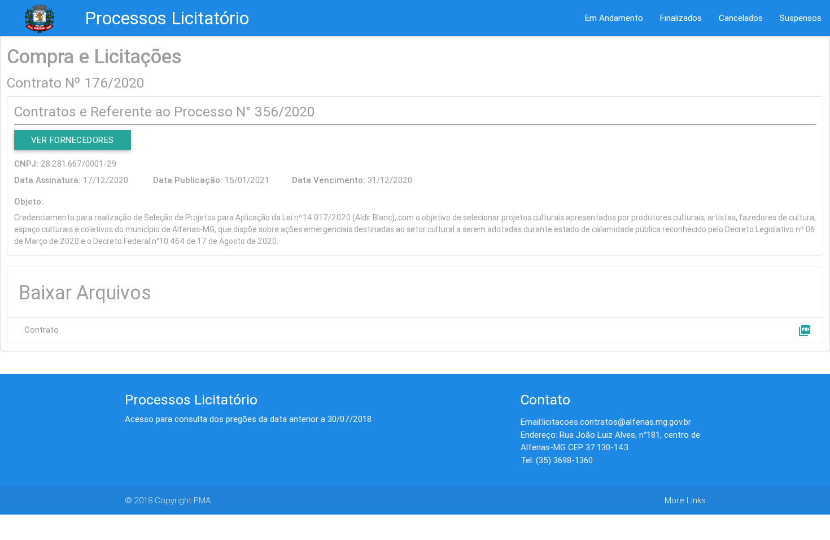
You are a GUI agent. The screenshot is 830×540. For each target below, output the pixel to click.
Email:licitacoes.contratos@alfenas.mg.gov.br (606, 421)
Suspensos (801, 17)
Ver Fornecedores (72, 139)
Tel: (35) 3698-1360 (557, 460)
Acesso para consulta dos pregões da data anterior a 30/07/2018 (248, 418)
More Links (685, 500)
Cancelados (741, 17)
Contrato (41, 329)
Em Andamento (614, 17)
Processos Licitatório (167, 18)
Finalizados (681, 17)
